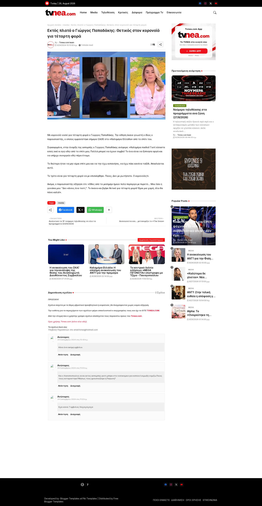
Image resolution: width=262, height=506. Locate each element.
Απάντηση (63, 354)
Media (93, 12)
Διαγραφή (75, 354)
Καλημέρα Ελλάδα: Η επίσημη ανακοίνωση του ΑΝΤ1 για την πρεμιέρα (105, 270)
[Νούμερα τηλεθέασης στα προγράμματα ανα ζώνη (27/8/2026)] (194, 88)
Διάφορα (137, 12)
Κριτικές (123, 12)
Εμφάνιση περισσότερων (151, 240)
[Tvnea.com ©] (60, 12)
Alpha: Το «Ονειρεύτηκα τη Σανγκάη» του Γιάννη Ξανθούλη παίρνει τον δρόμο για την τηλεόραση (201, 313)
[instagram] (205, 3)
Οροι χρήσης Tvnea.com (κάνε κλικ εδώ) (67, 321)
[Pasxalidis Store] (194, 188)
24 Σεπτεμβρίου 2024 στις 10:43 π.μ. (72, 340)
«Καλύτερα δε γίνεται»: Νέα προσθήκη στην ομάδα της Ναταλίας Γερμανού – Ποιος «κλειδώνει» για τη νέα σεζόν (200, 275)
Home (83, 12)
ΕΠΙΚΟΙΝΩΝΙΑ (210, 500)
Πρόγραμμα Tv (154, 12)
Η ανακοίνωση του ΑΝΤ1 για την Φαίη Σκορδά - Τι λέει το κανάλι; (199, 256)
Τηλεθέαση (107, 12)
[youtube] (216, 3)
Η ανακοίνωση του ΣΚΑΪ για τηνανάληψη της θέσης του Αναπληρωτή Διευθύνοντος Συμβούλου (66, 271)
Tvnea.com (136, 316)
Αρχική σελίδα (54, 25)
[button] (215, 13)
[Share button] (109, 210)
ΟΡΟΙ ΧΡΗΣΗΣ (193, 500)
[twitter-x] (211, 3)
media (66, 25)
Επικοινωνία (174, 12)
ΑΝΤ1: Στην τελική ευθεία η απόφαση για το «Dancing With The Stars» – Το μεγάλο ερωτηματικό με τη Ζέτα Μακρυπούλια (201, 294)
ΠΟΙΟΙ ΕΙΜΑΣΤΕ (161, 500)
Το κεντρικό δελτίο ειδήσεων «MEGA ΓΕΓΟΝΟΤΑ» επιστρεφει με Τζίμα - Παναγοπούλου (146, 271)
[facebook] (200, 3)
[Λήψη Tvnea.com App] (194, 41)
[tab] (83, 12)
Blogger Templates (69, 498)
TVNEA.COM (153, 310)
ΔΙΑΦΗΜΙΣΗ (177, 500)
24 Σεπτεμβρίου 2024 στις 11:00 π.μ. (72, 368)
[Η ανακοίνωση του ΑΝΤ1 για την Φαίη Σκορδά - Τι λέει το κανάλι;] (178, 255)
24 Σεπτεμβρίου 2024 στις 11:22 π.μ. (72, 399)
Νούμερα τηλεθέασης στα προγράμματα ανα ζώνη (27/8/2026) (190, 113)
